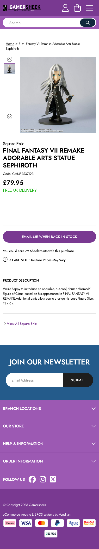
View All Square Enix (22, 323)
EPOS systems (44, 514)
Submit (78, 380)
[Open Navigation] (90, 8)
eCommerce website (17, 514)
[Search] (87, 23)
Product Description (21, 280)
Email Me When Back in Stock (49, 236)
